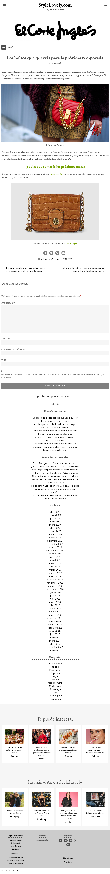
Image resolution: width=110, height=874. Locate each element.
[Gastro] (68, 743)
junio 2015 (55, 650)
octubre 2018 (55, 585)
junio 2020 (55, 521)
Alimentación (55, 663)
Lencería (55, 679)
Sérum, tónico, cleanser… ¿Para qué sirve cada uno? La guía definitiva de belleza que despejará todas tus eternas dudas (55, 466)
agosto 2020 (55, 515)
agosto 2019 (55, 553)
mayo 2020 (55, 524)
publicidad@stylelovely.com (55, 396)
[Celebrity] (41, 806)
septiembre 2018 (55, 589)
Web (3, 360)
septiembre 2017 (55, 627)
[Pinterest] (70, 841)
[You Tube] (68, 845)
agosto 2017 (55, 630)
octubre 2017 (55, 624)
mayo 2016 (55, 640)
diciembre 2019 (55, 540)
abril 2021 (55, 511)
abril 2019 (55, 566)
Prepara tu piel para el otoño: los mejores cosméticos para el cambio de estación (26, 269)
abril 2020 (55, 527)
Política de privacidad (15, 861)
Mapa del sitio (15, 846)
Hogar (55, 676)
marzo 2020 (55, 531)
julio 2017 (55, 634)
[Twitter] (65, 841)
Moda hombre (55, 682)
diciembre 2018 (55, 579)
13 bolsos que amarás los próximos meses (55, 167)
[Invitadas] (95, 806)
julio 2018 (55, 595)
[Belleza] (95, 743)
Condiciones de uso (15, 858)
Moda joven (55, 686)
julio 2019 (55, 556)
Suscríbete (68, 862)
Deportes (55, 673)
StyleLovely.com (55, 5)
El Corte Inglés (70, 243)
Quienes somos (16, 840)
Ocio (55, 692)
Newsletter (68, 858)
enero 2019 (55, 576)
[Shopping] (14, 806)
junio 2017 (55, 637)
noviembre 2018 (55, 582)
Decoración (55, 669)
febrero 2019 (55, 573)
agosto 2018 (55, 592)
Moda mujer (55, 689)
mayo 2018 (55, 602)
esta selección (56, 174)
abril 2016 (55, 643)
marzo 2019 (55, 569)
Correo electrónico (13, 350)
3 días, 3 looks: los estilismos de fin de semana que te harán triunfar (56, 489)
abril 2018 (55, 605)
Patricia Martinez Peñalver (46, 472)
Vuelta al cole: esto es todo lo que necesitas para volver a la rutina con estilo (82, 269)
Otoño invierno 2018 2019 (60, 259)
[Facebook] (60, 841)
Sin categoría (55, 695)
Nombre (6, 339)
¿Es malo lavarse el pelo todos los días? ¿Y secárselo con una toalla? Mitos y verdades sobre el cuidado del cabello (55, 446)
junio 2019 (55, 560)
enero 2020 (55, 537)
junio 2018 (55, 598)
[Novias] (14, 743)
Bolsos (44, 259)
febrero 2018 (55, 611)
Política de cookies (15, 864)
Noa (34, 479)
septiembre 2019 (55, 550)
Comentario (9, 303)
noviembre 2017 (55, 621)
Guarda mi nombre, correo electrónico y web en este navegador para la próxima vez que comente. (52, 376)
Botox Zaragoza (41, 463)
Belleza (55, 666)
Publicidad (15, 843)
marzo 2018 (55, 608)
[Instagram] (75, 841)
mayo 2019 (55, 563)
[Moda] (41, 743)
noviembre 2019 (55, 544)
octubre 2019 (55, 547)
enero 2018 (55, 614)
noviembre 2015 (55, 647)
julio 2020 (55, 518)
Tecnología (55, 698)
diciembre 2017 (55, 618)
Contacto (15, 849)
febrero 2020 (55, 534)
